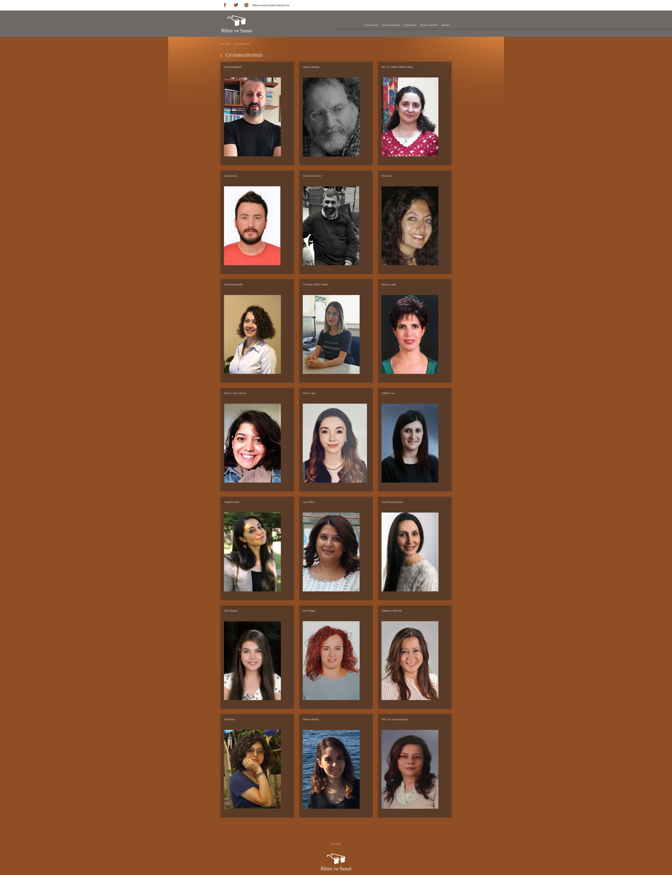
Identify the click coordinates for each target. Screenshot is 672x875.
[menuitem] (371, 25)
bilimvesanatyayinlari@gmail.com (271, 5)
